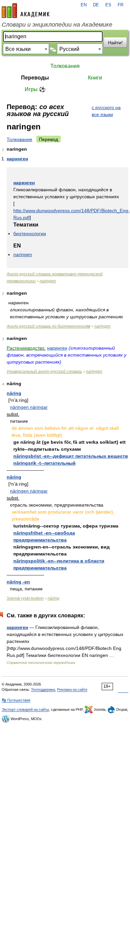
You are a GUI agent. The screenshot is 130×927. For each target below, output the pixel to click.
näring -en (18, 581)
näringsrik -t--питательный (44, 463)
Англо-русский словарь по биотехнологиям (48, 326)
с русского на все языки (106, 111)
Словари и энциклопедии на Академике (57, 24)
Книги (95, 77)
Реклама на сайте (72, 690)
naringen (22, 254)
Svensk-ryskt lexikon (25, 598)
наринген (17, 158)
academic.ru (26, 10)
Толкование (19, 139)
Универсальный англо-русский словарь (44, 371)
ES (108, 5)
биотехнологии (29, 233)
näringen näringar (29, 407)
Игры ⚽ (35, 89)
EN (84, 5)
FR (120, 5)
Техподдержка (43, 690)
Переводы (35, 77)
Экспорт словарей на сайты (25, 709)
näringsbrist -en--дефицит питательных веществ (70, 456)
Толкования (65, 66)
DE (96, 5)
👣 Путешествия (16, 700)
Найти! (115, 42)
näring (14, 393)
